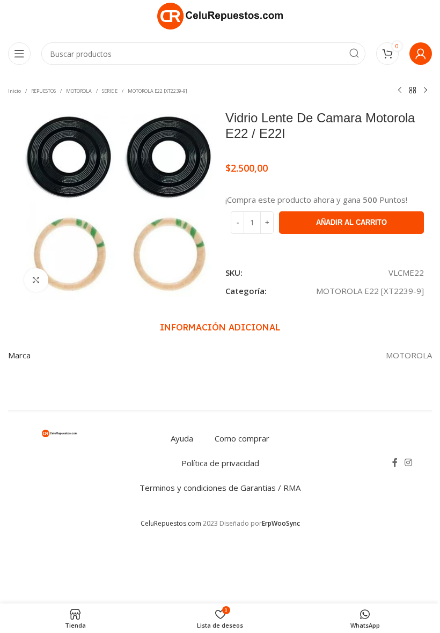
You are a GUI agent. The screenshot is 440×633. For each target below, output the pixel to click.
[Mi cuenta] (420, 53)
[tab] (220, 327)
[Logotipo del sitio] (220, 15)
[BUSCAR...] (354, 53)
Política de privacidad (220, 463)
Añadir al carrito (351, 222)
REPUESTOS (43, 90)
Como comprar (242, 438)
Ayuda (182, 438)
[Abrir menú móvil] (19, 53)
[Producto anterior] (399, 90)
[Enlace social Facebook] (394, 463)
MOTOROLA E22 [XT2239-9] (157, 90)
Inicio (14, 90)
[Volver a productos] (412, 90)
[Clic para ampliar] (36, 280)
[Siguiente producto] (425, 90)
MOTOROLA (79, 90)
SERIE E (110, 90)
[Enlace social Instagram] (408, 463)
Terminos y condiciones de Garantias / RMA (220, 487)
